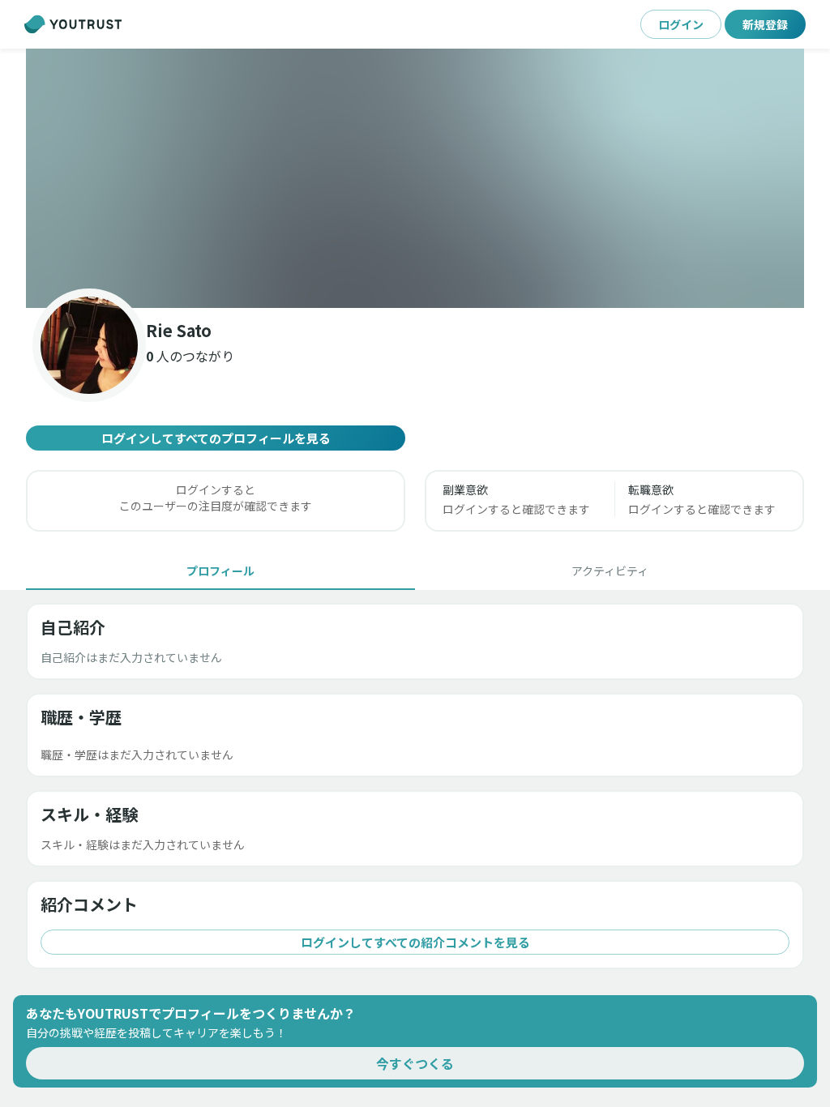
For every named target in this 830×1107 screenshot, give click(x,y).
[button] (415, 178)
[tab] (220, 570)
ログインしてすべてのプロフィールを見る (216, 438)
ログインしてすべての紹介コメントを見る (415, 942)
